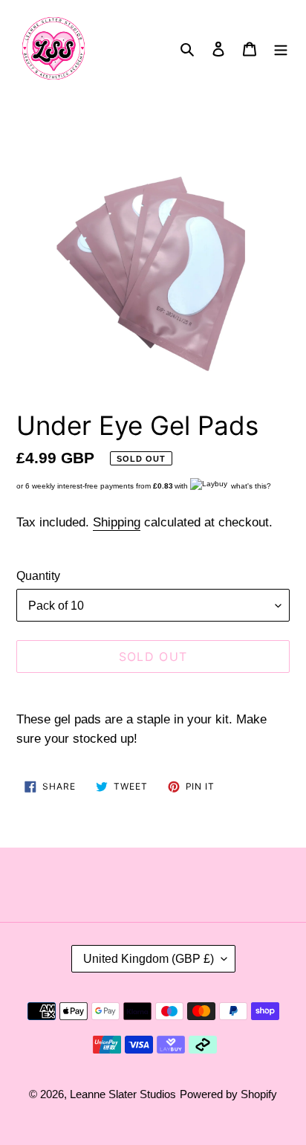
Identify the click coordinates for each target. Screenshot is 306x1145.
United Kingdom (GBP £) (148, 958)
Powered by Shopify (228, 1094)
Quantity (38, 576)
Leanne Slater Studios (123, 1094)
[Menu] (280, 48)
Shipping (116, 522)
